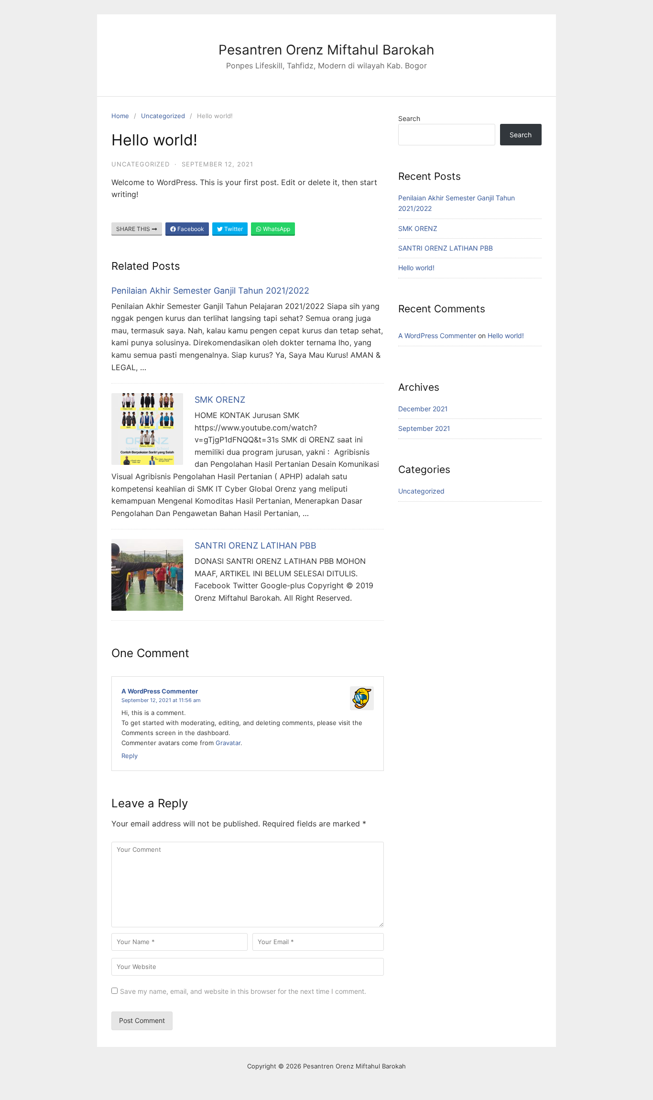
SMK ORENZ (220, 400)
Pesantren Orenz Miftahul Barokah (326, 50)
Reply (129, 755)
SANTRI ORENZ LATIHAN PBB (255, 545)
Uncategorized (163, 116)
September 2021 (424, 428)
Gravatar (228, 743)
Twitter (233, 228)
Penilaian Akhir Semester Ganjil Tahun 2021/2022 (210, 291)
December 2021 (423, 409)
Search (409, 118)
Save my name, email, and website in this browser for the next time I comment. (243, 991)
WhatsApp (275, 228)
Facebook (190, 228)
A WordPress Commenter (159, 691)
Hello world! (416, 268)
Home (120, 116)
